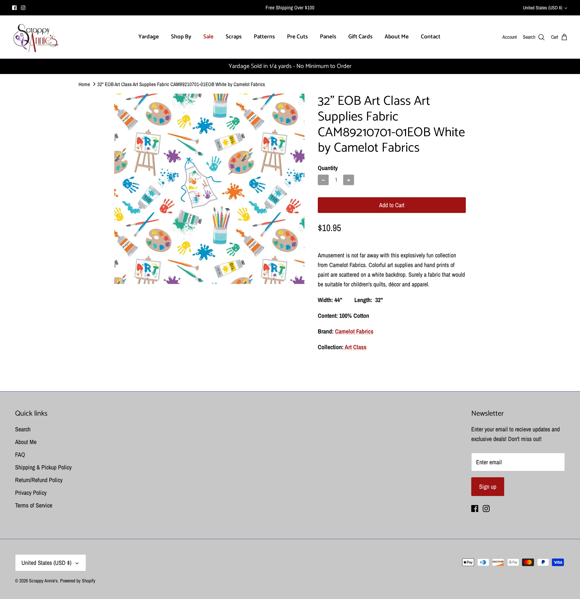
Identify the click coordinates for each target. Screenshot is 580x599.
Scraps (234, 36)
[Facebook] (14, 7)
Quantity (328, 168)
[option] (209, 189)
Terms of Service (33, 505)
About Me (397, 36)
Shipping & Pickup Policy (43, 467)
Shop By (181, 36)
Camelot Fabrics (354, 331)
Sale (208, 36)
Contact (430, 36)
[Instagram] (23, 7)
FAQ (20, 454)
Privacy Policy (31, 492)
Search (23, 429)
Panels (328, 36)
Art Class (354, 347)
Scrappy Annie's (43, 580)
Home (84, 84)
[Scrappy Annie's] (35, 37)
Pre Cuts (297, 36)
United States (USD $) (542, 7)
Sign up (487, 486)
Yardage (148, 36)
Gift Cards (360, 36)
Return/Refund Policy (39, 480)
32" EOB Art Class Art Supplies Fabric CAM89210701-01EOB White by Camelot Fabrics (181, 84)
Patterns (264, 36)
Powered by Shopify (77, 580)
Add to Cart (391, 205)
